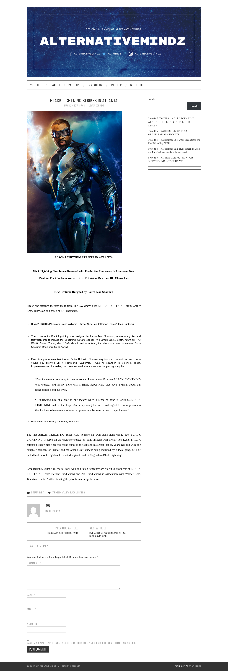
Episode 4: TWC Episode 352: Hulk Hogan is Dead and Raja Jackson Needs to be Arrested (174, 150)
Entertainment (37, 492)
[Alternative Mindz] (114, 41)
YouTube (36, 85)
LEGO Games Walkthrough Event (63, 533)
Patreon (74, 85)
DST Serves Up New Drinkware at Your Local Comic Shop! (107, 534)
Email (31, 609)
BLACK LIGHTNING (77, 492)
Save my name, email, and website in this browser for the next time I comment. (81, 642)
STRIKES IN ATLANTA (60, 492)
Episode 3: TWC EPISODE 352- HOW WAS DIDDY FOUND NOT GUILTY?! (170, 159)
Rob (83, 105)
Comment (34, 563)
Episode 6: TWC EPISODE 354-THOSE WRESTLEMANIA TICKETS (168, 132)
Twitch (55, 85)
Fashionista (181, 666)
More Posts (53, 511)
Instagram (95, 85)
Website (32, 623)
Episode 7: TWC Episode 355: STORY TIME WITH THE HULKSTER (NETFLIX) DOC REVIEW (171, 122)
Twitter (116, 85)
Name (31, 595)
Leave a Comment (96, 105)
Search (151, 99)
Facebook (136, 85)
